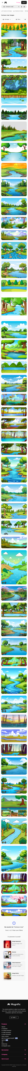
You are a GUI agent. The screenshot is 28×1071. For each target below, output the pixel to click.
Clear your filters (17, 930)
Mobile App (4, 1044)
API (2, 1042)
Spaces (3, 1026)
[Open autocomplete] (3, 6)
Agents (5, 1040)
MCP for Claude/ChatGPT (9, 1038)
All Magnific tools (6, 1046)
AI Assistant (4, 1028)
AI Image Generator (6, 1030)
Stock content (5, 1036)
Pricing (18, 2)
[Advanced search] (25, 19)
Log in (24, 2)
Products (4, 1024)
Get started (5, 1050)
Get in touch (5, 1059)
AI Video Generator (6, 1032)
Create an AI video (19, 11)
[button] (14, 1017)
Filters (19, 19)
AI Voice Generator (6, 1034)
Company (4, 1054)
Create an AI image (7, 11)
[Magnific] (14, 1004)
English (14, 1017)
